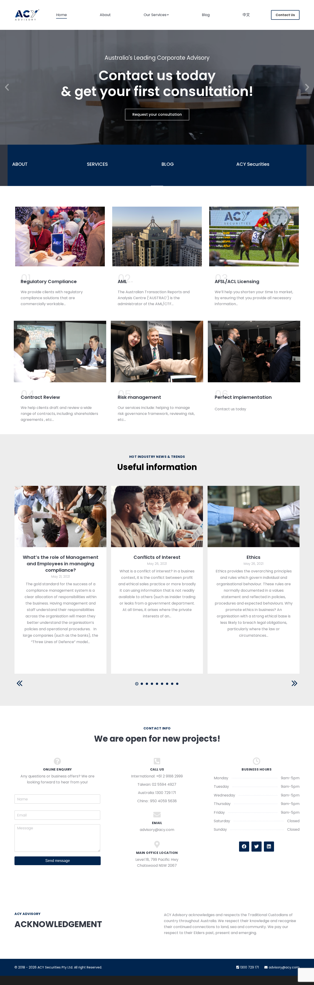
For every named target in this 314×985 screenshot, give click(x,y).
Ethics (253, 557)
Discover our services (157, 114)
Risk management (139, 397)
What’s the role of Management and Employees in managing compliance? (60, 563)
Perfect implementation (243, 397)
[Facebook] (244, 846)
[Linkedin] (269, 846)
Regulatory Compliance (49, 281)
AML (122, 281)
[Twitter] (256, 846)
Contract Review (40, 397)
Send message (57, 861)
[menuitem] (61, 15)
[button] (6, 87)
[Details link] (60, 516)
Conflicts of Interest (157, 557)
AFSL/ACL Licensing (237, 281)
